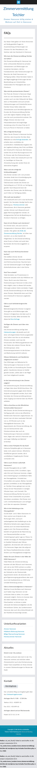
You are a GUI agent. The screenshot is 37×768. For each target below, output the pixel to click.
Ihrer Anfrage (15, 319)
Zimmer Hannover (10, 629)
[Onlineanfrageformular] (11, 688)
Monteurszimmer (19, 205)
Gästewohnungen (10, 332)
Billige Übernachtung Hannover (14, 634)
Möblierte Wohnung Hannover (14, 631)
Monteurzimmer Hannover (13, 636)
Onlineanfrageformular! (14, 694)
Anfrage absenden (22, 139)
